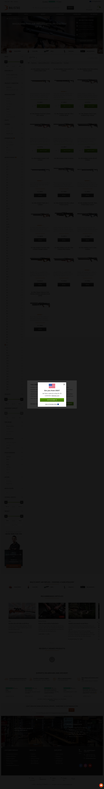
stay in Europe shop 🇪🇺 (52, 404)
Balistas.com (55, 395)
